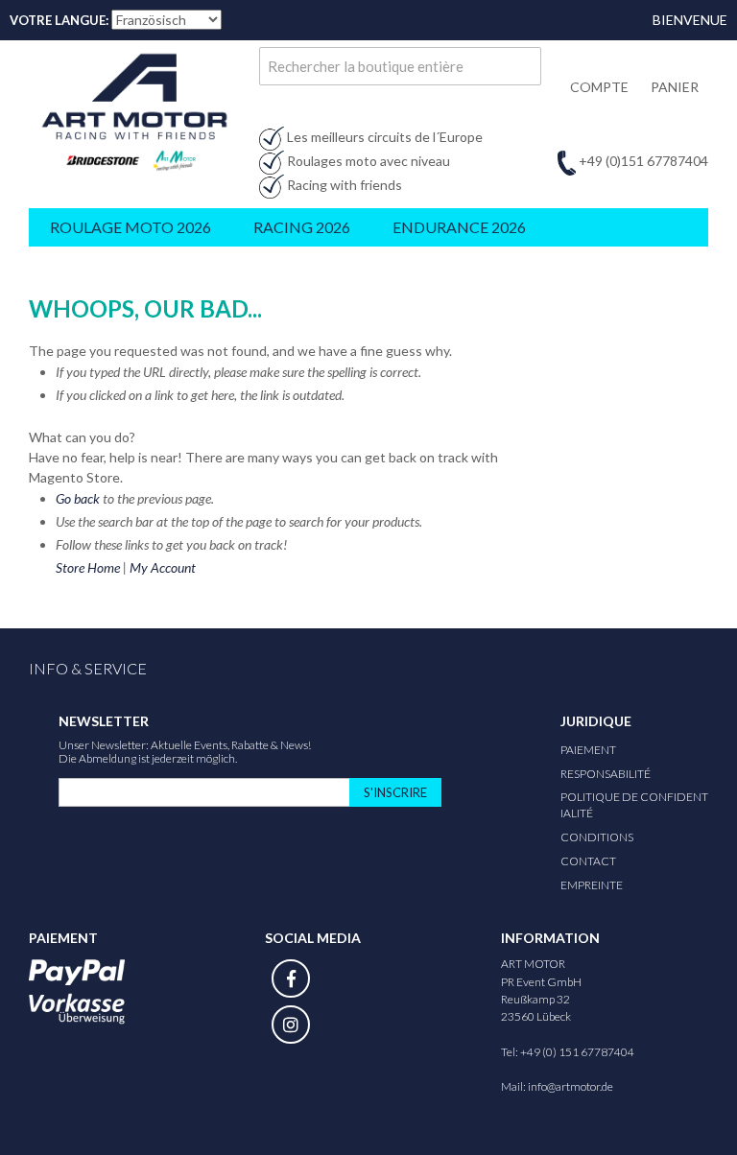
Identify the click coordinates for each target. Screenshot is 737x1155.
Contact (588, 861)
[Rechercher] (522, 66)
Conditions (596, 837)
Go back (78, 498)
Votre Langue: (59, 20)
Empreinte (591, 885)
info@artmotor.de (570, 1086)
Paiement (588, 749)
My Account (163, 567)
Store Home (88, 567)
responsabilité (605, 773)
